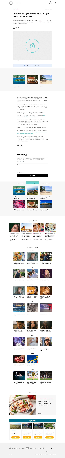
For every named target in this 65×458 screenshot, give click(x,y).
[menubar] (54, 2)
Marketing (39, 454)
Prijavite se (32, 175)
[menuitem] (54, 2)
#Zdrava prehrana (48, 9)
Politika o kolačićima (53, 454)
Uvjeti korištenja (43, 454)
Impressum (36, 454)
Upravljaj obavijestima (51, 451)
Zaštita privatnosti (48, 454)
